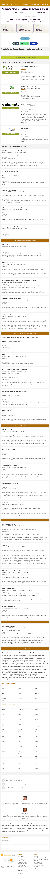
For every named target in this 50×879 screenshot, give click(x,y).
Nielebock (36, 764)
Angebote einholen (6, 836)
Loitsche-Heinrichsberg (39, 723)
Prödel (36, 708)
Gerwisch (19, 735)
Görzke (36, 752)
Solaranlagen (38, 651)
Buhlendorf (37, 710)
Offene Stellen (37, 857)
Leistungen (36, 852)
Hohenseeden (4, 747)
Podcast (19, 854)
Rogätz (36, 728)
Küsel (3, 715)
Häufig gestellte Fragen (7, 845)
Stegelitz (3, 713)
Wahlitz (19, 750)
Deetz (36, 730)
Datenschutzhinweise (38, 858)
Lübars (3, 723)
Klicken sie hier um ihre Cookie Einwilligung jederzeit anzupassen (11, 873)
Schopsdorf (20, 725)
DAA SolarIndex (21, 855)
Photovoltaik (5, 4)
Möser (3, 757)
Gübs (19, 764)
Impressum (36, 864)
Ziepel (3, 735)
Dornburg (36, 715)
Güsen (19, 710)
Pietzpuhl (3, 725)
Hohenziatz (3, 703)
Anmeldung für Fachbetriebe (40, 854)
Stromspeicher (14, 4)
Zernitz (36, 742)
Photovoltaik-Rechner (22, 857)
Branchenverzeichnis (22, 861)
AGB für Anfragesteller (39, 860)
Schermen (3, 750)
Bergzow (36, 718)
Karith (19, 723)
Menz (19, 747)
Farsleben (36, 747)
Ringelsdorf (20, 740)
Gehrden (36, 737)
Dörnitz (3, 764)
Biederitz (19, 767)
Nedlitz (19, 718)
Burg (2, 742)
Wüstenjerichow (4, 728)
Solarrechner (45, 4)
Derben (36, 725)
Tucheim (19, 715)
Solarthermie (25, 4)
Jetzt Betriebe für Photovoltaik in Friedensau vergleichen (25, 329)
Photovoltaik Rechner (6, 839)
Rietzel (3, 720)
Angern (36, 750)
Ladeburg (20, 708)
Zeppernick (3, 740)
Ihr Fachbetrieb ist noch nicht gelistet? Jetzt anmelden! (25, 645)
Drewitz (3, 752)
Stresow (3, 710)
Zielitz (36, 745)
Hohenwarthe (20, 762)
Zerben (19, 728)
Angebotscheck (35, 4)
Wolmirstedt (37, 762)
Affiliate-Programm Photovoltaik (41, 855)
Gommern (36, 703)
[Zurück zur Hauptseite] (8, 851)
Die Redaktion (21, 852)
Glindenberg (37, 713)
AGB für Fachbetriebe (38, 861)
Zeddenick (3, 730)
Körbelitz (19, 703)
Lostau (19, 730)
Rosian (19, 737)
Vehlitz (3, 767)
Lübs (36, 720)
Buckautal (36, 757)
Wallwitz (3, 745)
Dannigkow (20, 742)
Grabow (3, 708)
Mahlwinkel (37, 740)
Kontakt (36, 863)
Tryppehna (3, 718)
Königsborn (20, 745)
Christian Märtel (33, 670)
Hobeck (19, 713)
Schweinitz (20, 752)
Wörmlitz (3, 737)
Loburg (3, 762)
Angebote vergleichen (6, 842)
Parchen (19, 757)
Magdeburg (37, 735)
